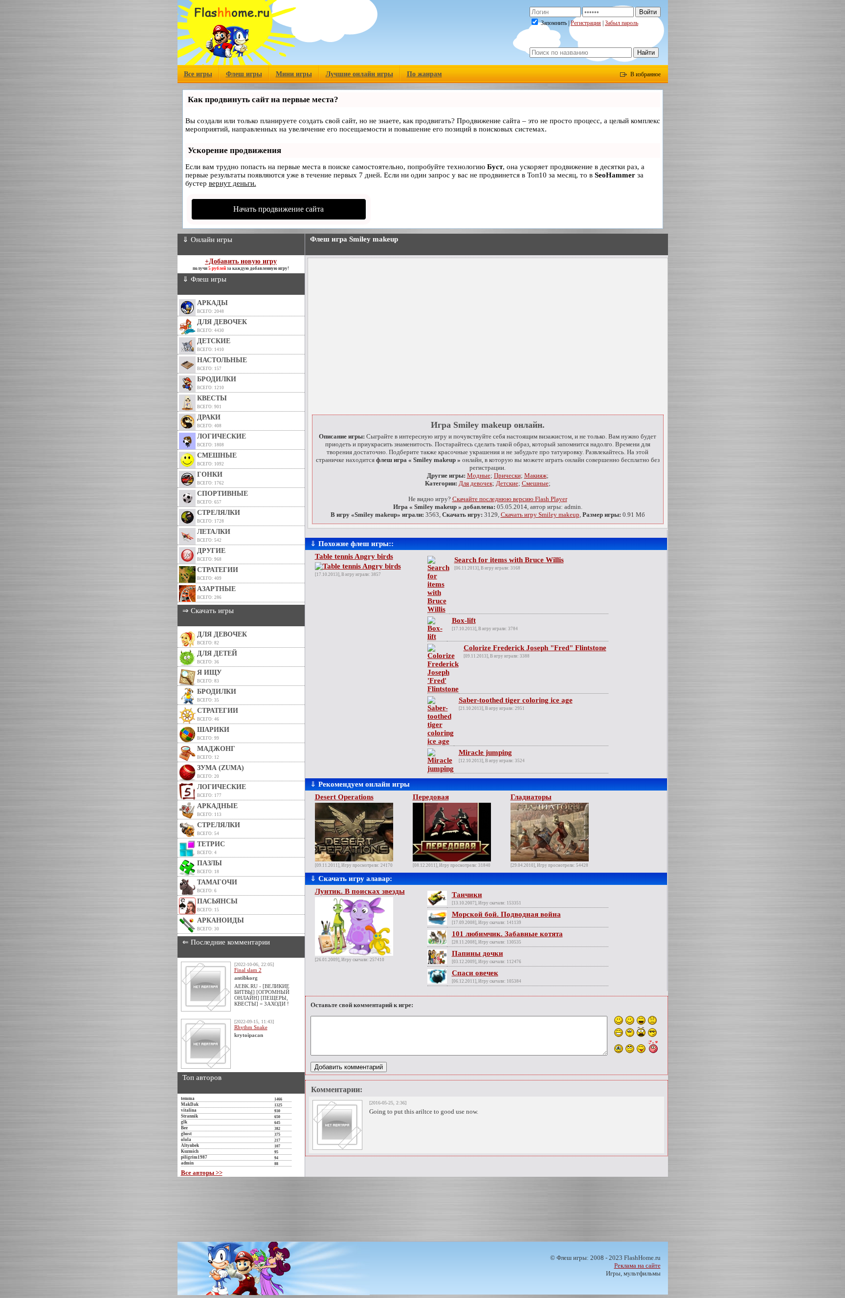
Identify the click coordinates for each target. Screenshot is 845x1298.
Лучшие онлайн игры (359, 74)
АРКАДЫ (212, 303)
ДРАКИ (209, 417)
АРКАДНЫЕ (217, 806)
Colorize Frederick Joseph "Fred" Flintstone (535, 648)
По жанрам (424, 74)
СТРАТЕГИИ (217, 569)
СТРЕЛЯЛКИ (218, 512)
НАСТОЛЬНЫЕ (222, 360)
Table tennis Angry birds (354, 556)
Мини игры (294, 74)
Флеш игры (244, 74)
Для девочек (475, 483)
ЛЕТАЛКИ (213, 531)
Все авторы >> (201, 1172)
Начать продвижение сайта (278, 209)
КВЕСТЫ (212, 398)
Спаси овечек (475, 973)
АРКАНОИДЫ (220, 920)
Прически (507, 475)
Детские (507, 483)
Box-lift (464, 620)
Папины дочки (477, 953)
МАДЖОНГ (216, 748)
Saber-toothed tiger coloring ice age (516, 700)
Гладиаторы (531, 797)
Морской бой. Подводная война (506, 914)
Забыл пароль (621, 23)
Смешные (535, 483)
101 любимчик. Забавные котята (507, 934)
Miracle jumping (485, 752)
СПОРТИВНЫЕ (222, 493)
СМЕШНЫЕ (217, 455)
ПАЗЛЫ (209, 863)
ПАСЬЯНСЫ (217, 901)
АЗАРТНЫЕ (216, 589)
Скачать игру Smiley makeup (540, 514)
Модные (478, 475)
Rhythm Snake (250, 1027)
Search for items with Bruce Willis (509, 560)
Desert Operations (344, 797)
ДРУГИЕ (211, 550)
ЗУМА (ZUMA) (220, 767)
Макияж (535, 475)
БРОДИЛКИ (216, 379)
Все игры (198, 74)
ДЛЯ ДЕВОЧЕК (222, 322)
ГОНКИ (209, 474)
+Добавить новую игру (241, 261)
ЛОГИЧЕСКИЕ (221, 436)
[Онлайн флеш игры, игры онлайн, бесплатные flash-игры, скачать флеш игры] (237, 62)
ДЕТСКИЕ (213, 341)
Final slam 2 (248, 970)
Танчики (467, 895)
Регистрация (586, 23)
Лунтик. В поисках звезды (360, 891)
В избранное (645, 74)
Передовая (431, 797)
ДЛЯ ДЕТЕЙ (217, 653)
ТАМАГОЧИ (217, 882)
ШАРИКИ (213, 729)
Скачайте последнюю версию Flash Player (509, 499)
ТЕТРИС (211, 844)
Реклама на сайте (637, 1265)
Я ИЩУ (209, 672)
